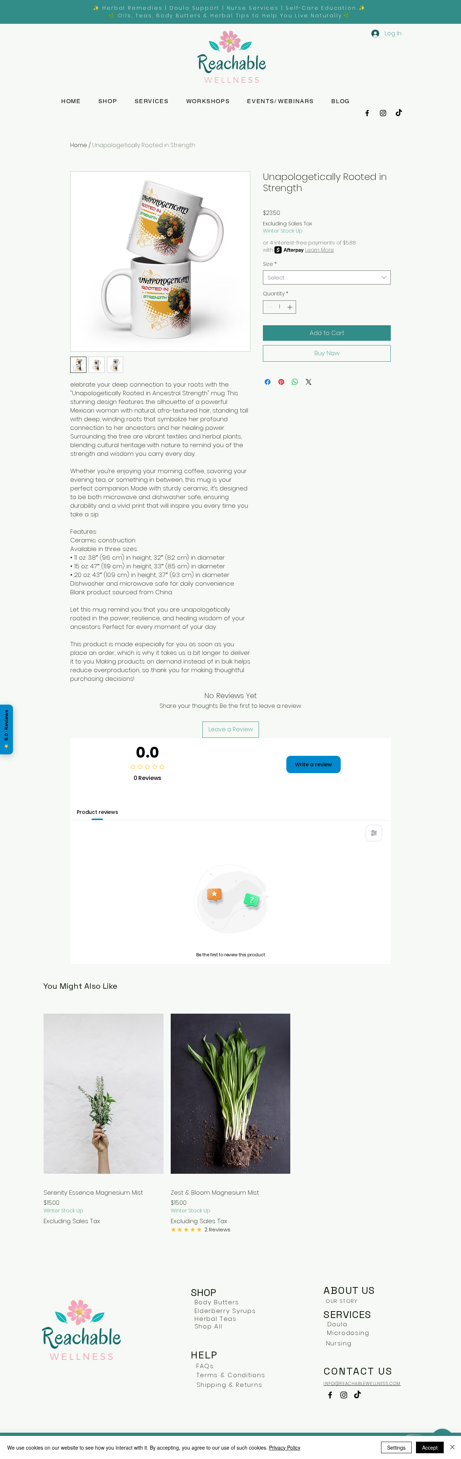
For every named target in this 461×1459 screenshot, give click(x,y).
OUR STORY (341, 1301)
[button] (151, 101)
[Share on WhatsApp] (295, 382)
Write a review (313, 764)
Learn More (319, 250)
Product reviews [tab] (97, 812)
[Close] (452, 1447)
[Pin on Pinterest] (281, 382)
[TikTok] (399, 113)
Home (78, 145)
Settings (396, 1447)
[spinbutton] (279, 307)
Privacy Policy (284, 1447)
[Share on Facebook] (267, 382)
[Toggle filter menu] (374, 833)
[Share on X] (308, 382)
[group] (230, 1119)
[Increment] (290, 307)
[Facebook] (367, 113)
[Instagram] (383, 113)
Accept (430, 1447)
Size (270, 264)
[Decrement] (268, 307)
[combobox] (327, 277)
